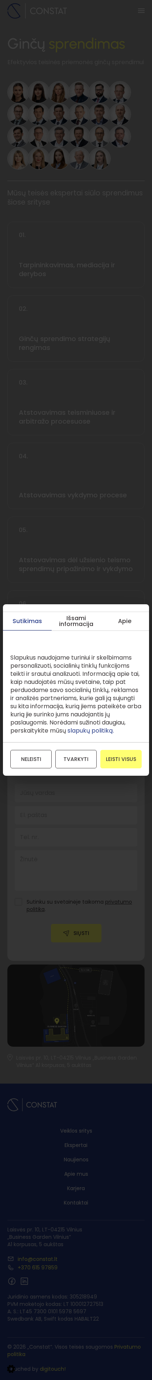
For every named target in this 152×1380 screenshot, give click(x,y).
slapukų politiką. (91, 730)
